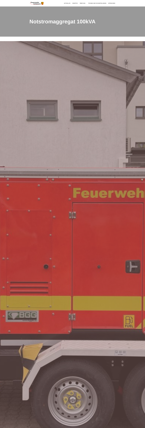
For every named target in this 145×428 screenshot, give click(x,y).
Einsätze (75, 3)
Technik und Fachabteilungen (97, 3)
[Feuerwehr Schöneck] (37, 3)
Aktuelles (67, 3)
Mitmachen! (111, 3)
